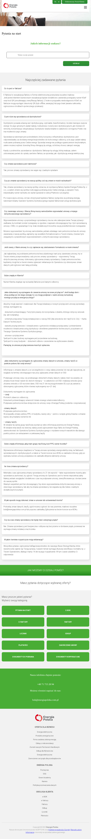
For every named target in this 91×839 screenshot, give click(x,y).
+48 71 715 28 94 (45, 684)
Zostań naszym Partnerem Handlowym (45, 747)
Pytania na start (23, 610)
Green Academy (45, 778)
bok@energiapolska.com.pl (45, 700)
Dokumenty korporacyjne (68, 657)
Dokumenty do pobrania (23, 657)
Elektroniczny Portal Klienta (74, 2)
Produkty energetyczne (45, 736)
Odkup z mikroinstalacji (44, 743)
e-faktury (23, 622)
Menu (85, 7)
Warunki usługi (76, 830)
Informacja (30, 832)
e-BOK (68, 610)
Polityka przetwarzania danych (44, 785)
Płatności (23, 645)
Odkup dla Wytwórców (44, 751)
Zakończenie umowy (68, 645)
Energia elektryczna (44, 732)
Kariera (44, 781)
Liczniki (23, 634)
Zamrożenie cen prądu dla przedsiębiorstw (44, 758)
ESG (44, 774)
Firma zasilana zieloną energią (44, 739)
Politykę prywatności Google (59, 830)
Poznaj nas (44, 770)
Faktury (68, 622)
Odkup (68, 634)
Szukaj (76, 63)
